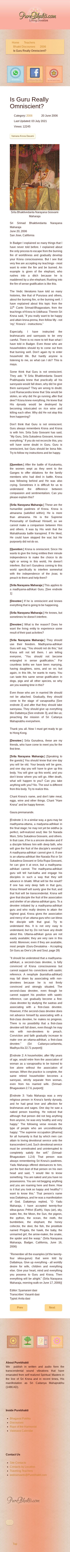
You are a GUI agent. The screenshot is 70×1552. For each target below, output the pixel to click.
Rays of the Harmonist (23, 1426)
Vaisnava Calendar (21, 1430)
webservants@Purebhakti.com (28, 1474)
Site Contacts (18, 1462)
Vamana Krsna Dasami (22, 136)
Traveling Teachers (21, 1470)
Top (14, 1543)
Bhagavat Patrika (20, 1418)
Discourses (16, 1422)
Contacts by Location (22, 1466)
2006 (29, 115)
